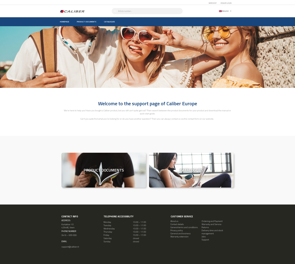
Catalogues (109, 21)
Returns (205, 227)
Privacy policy (176, 230)
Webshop (213, 3)
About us (174, 221)
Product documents (86, 21)
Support (205, 239)
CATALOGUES (191, 170)
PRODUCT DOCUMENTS (104, 170)
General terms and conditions (184, 227)
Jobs (204, 236)
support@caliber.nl (70, 246)
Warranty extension (179, 236)
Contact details (177, 224)
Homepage (64, 21)
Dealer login (226, 3)
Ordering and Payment (212, 221)
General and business (180, 233)
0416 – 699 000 (69, 235)
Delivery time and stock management (212, 232)
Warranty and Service (211, 224)
